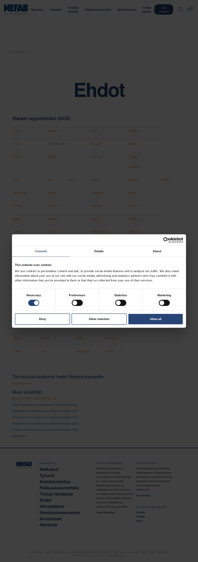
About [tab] (157, 251)
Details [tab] (99, 251)
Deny (42, 319)
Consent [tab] (41, 251)
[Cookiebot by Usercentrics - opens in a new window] (166, 240)
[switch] (77, 303)
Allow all (155, 319)
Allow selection (99, 319)
